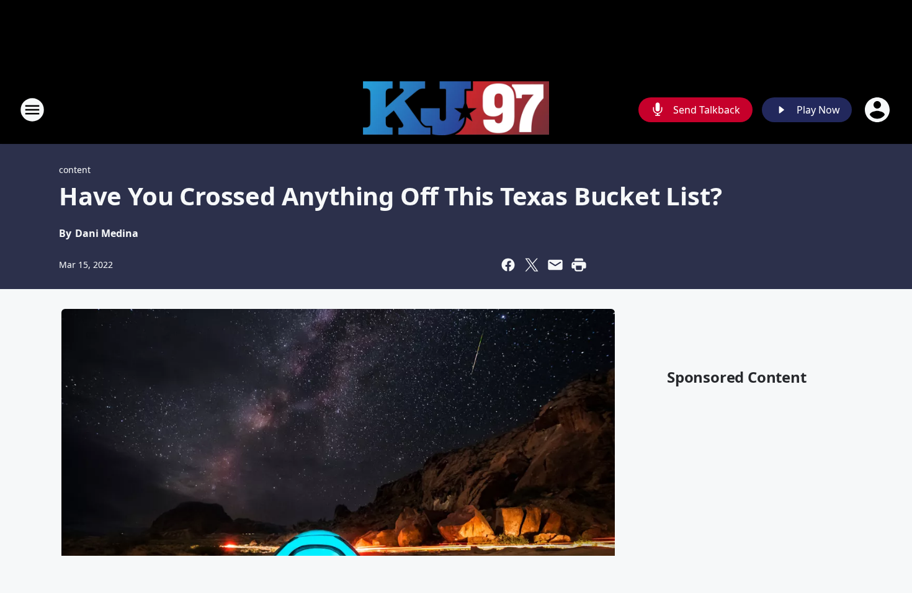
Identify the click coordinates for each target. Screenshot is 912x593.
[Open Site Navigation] (32, 109)
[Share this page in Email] (555, 265)
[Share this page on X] (531, 265)
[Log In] (878, 109)
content (75, 170)
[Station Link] (456, 110)
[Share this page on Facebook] (508, 265)
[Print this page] (579, 265)
